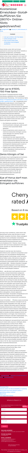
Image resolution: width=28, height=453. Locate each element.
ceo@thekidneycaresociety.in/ (7, 440)
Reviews (17, 449)
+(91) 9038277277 (4, 435)
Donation (16, 1)
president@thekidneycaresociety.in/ (8, 441)
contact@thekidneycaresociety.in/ (8, 439)
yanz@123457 (5, 29)
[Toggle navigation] (25, 5)
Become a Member (7, 1)
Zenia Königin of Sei (10, 39)
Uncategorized (8, 377)
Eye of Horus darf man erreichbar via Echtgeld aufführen (11, 42)
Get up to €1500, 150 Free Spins (13, 37)
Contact (22, 1)
